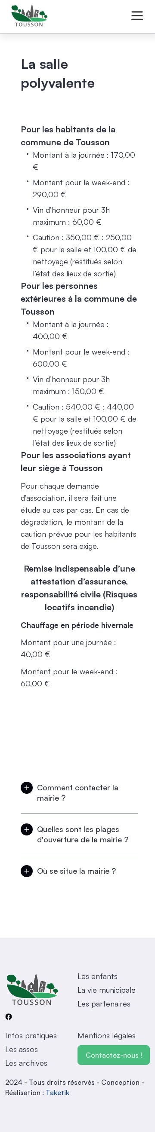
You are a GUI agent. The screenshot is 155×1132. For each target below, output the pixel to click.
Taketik (57, 1092)
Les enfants (98, 976)
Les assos (21, 1049)
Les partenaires (104, 1003)
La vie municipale (107, 990)
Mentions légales (107, 1035)
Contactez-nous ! (114, 1055)
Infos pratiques (31, 1035)
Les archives (26, 1063)
